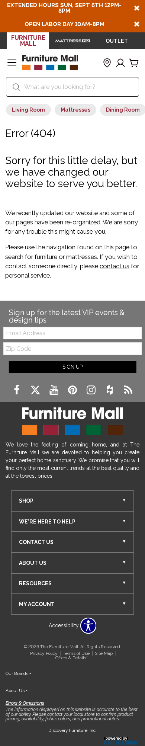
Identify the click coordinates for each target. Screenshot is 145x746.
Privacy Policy (44, 653)
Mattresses (75, 110)
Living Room (28, 110)
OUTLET (117, 41)
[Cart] (134, 63)
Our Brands (18, 673)
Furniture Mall (28, 40)
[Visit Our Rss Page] (128, 390)
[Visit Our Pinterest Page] (73, 390)
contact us (114, 266)
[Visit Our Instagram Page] (92, 390)
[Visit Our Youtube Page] (54, 390)
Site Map (104, 653)
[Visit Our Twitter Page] (36, 390)
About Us (17, 690)
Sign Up (72, 367)
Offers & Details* (71, 657)
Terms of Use (76, 653)
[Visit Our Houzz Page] (110, 390)
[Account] (120, 63)
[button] (12, 63)
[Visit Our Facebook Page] (17, 390)
